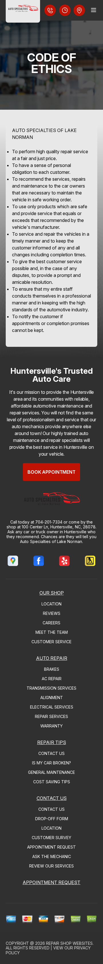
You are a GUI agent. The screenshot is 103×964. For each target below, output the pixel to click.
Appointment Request (51, 847)
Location (51, 603)
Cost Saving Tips (51, 781)
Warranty (51, 725)
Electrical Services (51, 707)
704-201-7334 (49, 522)
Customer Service (51, 641)
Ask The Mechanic (51, 856)
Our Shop (51, 593)
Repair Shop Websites (69, 943)
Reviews (51, 613)
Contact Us (51, 753)
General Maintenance (51, 772)
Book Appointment (51, 472)
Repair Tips (51, 742)
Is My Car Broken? (51, 762)
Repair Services (51, 716)
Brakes (51, 669)
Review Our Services (51, 865)
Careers (51, 622)
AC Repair (52, 678)
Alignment (51, 697)
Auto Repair (51, 658)
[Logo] (23, 11)
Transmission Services (51, 688)
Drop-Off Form (51, 818)
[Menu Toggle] (93, 10)
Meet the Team (51, 632)
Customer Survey (51, 837)
